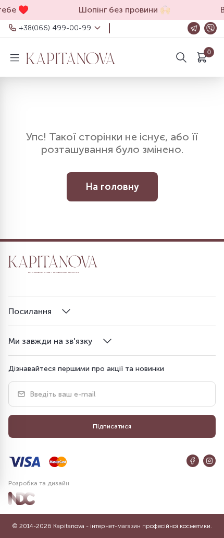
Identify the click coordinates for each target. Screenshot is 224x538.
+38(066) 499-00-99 (55, 27)
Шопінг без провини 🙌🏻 (122, 10)
